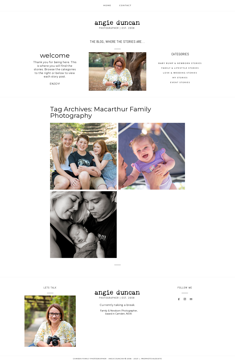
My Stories (180, 77)
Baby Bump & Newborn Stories (180, 63)
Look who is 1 (151, 149)
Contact (125, 5)
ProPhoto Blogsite (151, 359)
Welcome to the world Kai (83, 220)
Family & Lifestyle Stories (180, 68)
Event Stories (180, 82)
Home (107, 5)
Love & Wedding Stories (180, 73)
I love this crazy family (83, 149)
